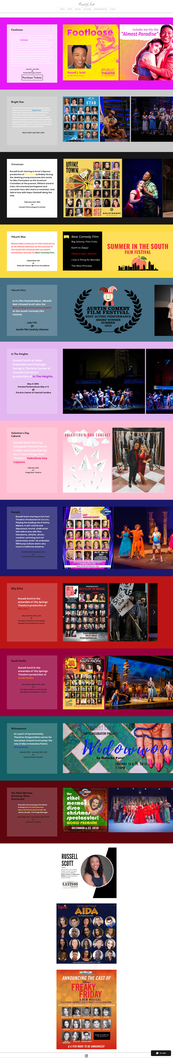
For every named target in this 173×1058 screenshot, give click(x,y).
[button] (70, 9)
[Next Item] (170, 52)
